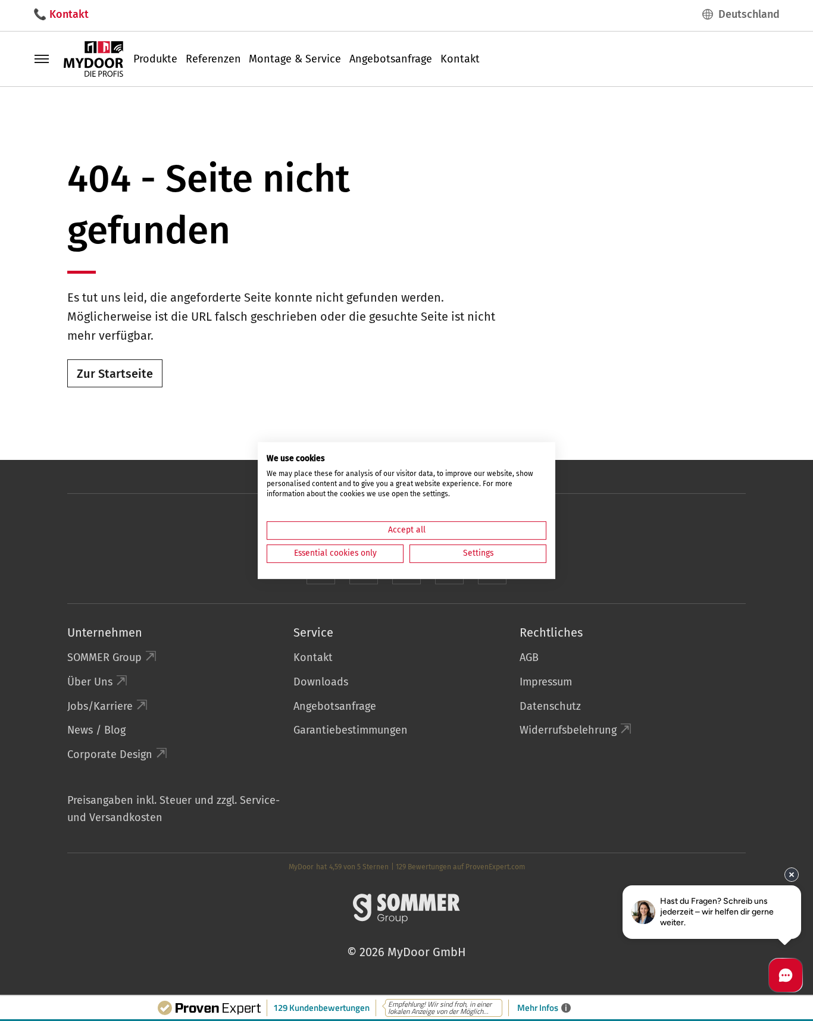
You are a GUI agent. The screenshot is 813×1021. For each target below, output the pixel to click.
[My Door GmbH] (93, 58)
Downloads (320, 681)
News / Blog (96, 730)
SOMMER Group (104, 657)
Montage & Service (295, 58)
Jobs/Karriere (100, 706)
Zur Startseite (115, 374)
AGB (529, 657)
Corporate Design (109, 754)
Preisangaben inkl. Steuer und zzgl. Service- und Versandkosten (173, 809)
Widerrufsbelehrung (568, 730)
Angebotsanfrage (390, 58)
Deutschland (749, 14)
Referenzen (213, 58)
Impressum (546, 681)
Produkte (155, 58)
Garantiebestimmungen (350, 730)
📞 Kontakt (61, 14)
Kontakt (460, 58)
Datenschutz (550, 706)
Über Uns (89, 681)
